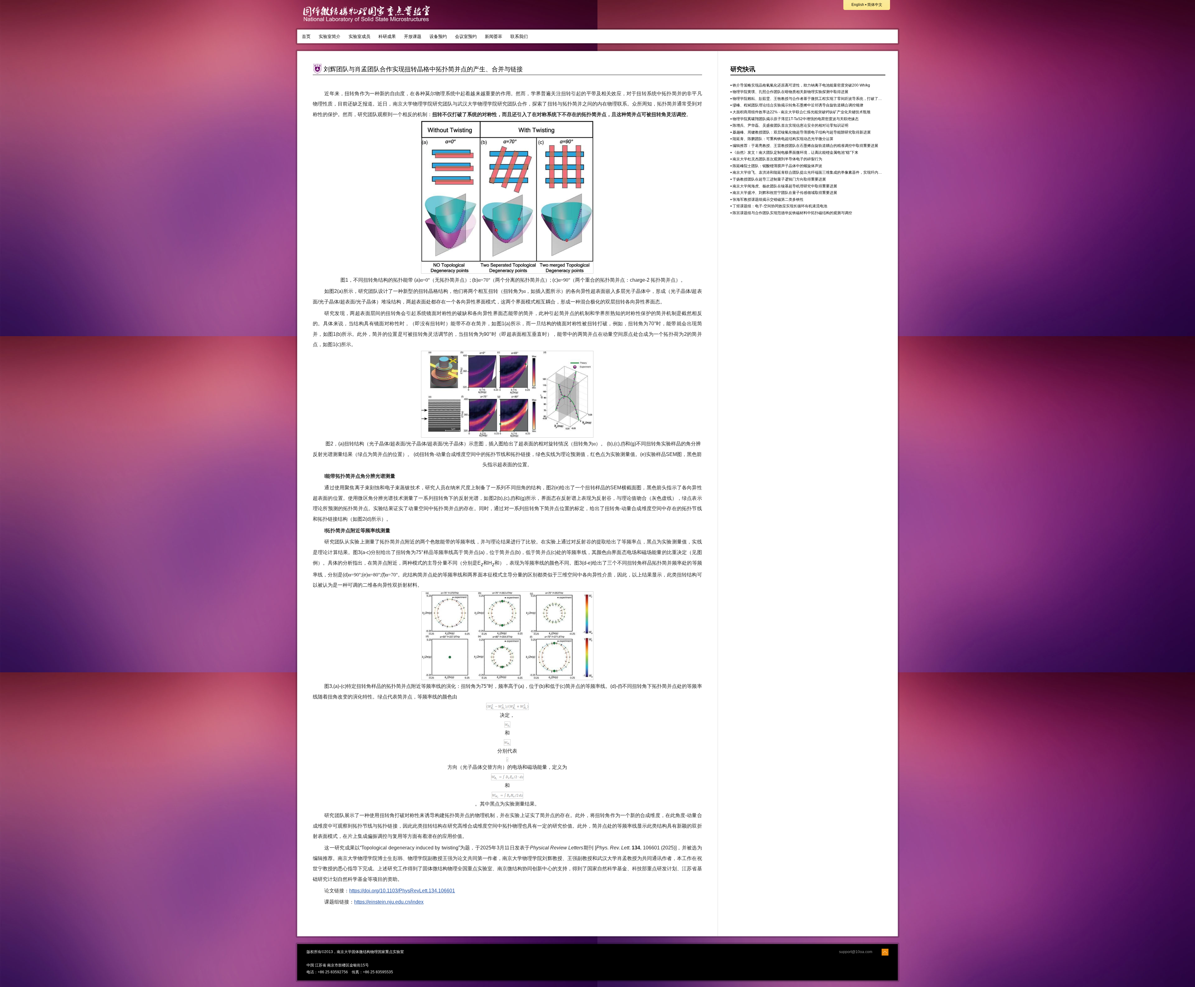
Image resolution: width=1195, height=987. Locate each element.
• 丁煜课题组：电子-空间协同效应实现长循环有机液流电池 (778, 206)
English (857, 4)
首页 (306, 36)
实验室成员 (359, 36)
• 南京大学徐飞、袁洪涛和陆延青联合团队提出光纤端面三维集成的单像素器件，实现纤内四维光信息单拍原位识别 (824, 172)
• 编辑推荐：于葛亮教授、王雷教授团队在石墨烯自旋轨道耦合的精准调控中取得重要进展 (804, 145)
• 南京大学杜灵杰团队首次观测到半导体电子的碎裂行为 (776, 159)
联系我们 (519, 36)
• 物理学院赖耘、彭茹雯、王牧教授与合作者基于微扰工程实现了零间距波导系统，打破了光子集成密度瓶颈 (819, 98)
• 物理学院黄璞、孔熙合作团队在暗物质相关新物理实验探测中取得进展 (789, 92)
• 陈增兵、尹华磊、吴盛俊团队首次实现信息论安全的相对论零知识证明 (789, 125)
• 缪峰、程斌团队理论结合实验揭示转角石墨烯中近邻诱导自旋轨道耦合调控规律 (796, 105)
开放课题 (412, 36)
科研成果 (387, 36)
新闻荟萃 (493, 36)
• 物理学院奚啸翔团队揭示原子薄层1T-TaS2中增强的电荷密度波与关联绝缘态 (794, 119)
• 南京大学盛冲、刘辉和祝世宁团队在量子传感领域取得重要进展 (783, 192)
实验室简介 (329, 36)
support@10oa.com (855, 952)
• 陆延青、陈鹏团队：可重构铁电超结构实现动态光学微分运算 (781, 139)
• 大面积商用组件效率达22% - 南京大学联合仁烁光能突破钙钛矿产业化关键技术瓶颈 (800, 112)
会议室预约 (466, 36)
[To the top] (885, 952)
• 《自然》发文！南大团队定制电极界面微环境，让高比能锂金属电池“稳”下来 (794, 152)
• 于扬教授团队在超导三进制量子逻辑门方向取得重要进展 (778, 179)
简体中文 (874, 4)
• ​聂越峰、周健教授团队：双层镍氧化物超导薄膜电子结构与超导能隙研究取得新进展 (800, 132)
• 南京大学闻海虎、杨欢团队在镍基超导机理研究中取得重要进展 (783, 186)
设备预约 (438, 36)
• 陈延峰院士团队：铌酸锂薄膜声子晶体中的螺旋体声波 (776, 166)
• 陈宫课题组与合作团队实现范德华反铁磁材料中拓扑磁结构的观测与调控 (791, 213)
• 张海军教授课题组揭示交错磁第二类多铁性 (767, 199)
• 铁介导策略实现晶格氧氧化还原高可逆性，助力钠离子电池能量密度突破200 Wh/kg (800, 85)
